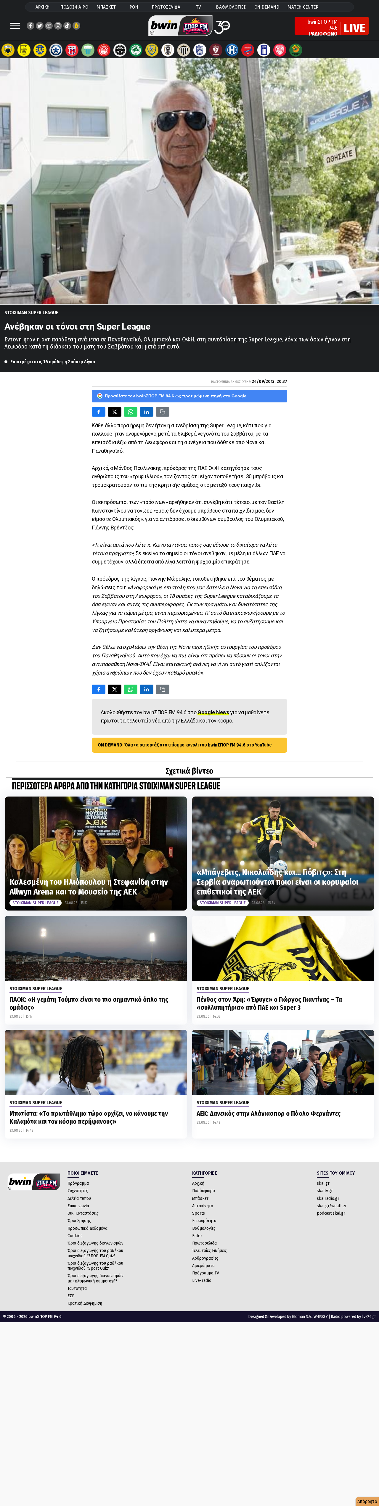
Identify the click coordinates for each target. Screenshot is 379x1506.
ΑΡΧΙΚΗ (43, 7)
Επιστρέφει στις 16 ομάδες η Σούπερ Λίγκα (52, 362)
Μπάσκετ (200, 1198)
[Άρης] (23, 50)
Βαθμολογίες (204, 1228)
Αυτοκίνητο (202, 1205)
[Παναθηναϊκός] (135, 50)
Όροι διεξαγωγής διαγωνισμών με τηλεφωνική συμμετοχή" (95, 1278)
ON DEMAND (267, 7)
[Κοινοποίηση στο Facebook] (98, 412)
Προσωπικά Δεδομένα (87, 1228)
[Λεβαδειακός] (87, 50)
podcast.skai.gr (331, 1213)
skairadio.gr (328, 1198)
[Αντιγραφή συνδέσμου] (162, 412)
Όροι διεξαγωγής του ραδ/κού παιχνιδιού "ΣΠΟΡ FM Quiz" (95, 1253)
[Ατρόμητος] (55, 50)
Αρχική (198, 1183)
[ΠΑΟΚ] (167, 50)
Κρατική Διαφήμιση (85, 1303)
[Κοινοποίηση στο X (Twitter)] (114, 412)
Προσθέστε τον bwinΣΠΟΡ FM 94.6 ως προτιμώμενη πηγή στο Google (175, 396)
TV (198, 7)
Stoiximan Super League (31, 312)
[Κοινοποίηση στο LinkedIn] (146, 412)
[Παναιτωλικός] (151, 50)
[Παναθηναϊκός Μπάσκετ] (295, 50)
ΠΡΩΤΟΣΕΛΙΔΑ (166, 7)
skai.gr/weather (332, 1205)
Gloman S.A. (302, 1316)
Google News (213, 712)
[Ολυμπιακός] (103, 50)
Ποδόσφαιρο (203, 1190)
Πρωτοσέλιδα (204, 1243)
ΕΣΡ (71, 1295)
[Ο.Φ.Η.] (119, 50)
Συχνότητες (78, 1190)
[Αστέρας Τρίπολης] (39, 50)
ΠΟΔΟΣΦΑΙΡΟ (74, 7)
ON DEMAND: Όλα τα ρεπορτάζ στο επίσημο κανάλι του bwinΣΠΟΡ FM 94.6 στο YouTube (185, 745)
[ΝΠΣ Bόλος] (71, 50)
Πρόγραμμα (78, 1183)
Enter (197, 1235)
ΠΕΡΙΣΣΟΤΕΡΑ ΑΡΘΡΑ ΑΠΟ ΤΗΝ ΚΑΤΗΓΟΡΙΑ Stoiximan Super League (116, 786)
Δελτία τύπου (79, 1198)
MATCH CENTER (303, 7)
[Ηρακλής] (231, 50)
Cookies (75, 1235)
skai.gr (323, 1183)
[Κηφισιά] (199, 50)
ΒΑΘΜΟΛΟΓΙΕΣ (231, 7)
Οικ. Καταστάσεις (83, 1213)
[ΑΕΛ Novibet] (215, 50)
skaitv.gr (325, 1190)
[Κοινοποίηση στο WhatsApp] (130, 412)
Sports (198, 1213)
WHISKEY (321, 1316)
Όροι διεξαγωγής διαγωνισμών (95, 1243)
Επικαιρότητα (204, 1220)
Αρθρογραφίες (205, 1258)
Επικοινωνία (78, 1205)
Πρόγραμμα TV (205, 1273)
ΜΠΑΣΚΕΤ (106, 7)
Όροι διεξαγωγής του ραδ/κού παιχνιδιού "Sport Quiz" (95, 1266)
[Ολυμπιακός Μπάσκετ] (279, 50)
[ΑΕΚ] (8, 50)
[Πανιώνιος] (247, 50)
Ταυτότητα (77, 1288)
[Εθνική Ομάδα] (263, 50)
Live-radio (201, 1280)
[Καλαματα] (183, 50)
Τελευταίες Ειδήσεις (209, 1250)
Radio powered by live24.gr (353, 1316)
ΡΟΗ (134, 7)
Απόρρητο (367, 1501)
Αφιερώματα (203, 1265)
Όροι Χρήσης (79, 1220)
